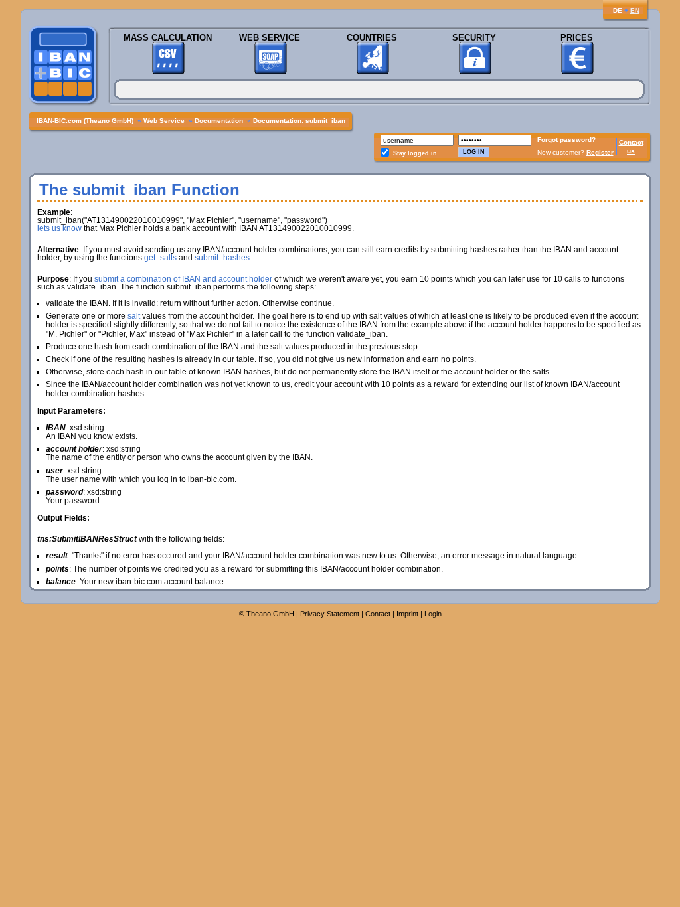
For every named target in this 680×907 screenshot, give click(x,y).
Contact (631, 142)
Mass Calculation (168, 37)
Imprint (407, 614)
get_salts (160, 257)
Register (600, 152)
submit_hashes (222, 257)
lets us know (59, 228)
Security (474, 37)
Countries (372, 37)
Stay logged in (415, 153)
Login (433, 614)
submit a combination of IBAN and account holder (183, 279)
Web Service (269, 37)
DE (617, 10)
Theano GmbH (270, 614)
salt (134, 316)
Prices (576, 37)
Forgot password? (566, 139)
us (631, 151)
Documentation (219, 120)
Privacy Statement (329, 614)
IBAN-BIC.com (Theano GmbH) (85, 120)
